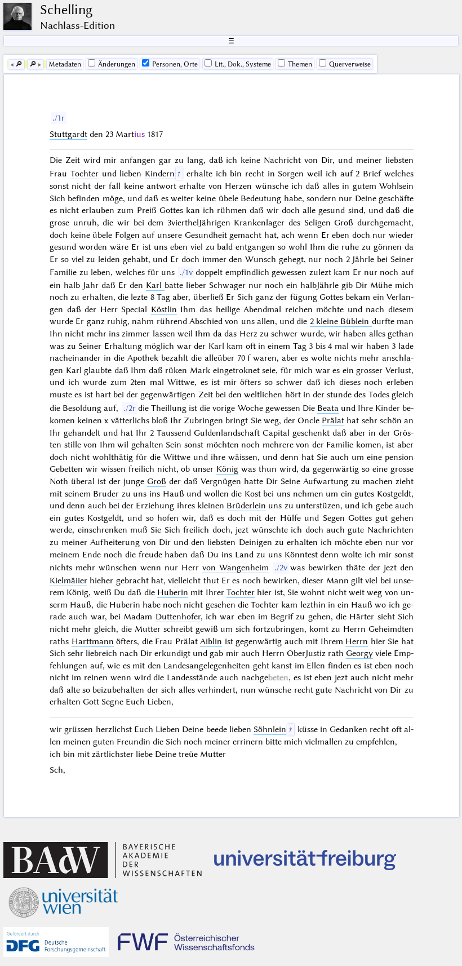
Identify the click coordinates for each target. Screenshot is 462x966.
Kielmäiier (68, 580)
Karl (155, 285)
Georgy (359, 653)
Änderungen (116, 64)
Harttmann (93, 641)
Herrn (356, 641)
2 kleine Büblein (340, 321)
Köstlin (164, 309)
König (227, 469)
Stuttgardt (68, 134)
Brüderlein (246, 505)
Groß (343, 223)
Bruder (107, 494)
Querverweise (350, 64)
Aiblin (211, 641)
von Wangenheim (235, 567)
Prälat (333, 420)
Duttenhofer (178, 616)
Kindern (160, 174)
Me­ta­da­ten (64, 64)
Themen (300, 64)
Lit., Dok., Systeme (243, 64)
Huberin (172, 592)
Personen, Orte (175, 64)
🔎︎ (19, 64)
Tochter (84, 174)
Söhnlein (270, 729)
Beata (328, 408)
